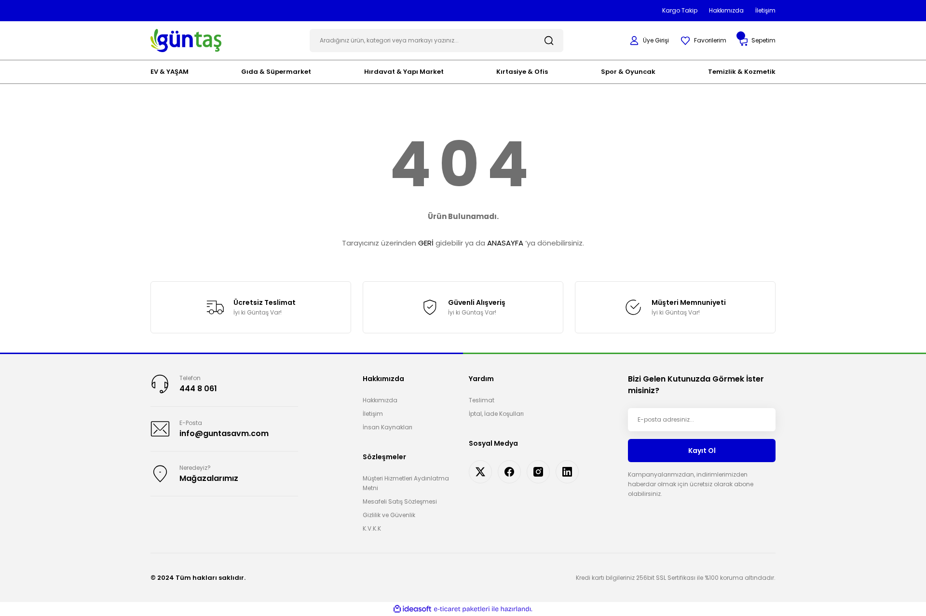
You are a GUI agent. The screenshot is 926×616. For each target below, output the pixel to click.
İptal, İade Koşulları (496, 414)
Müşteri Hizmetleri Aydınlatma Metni (406, 483)
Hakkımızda (380, 400)
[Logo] (185, 40)
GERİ (426, 243)
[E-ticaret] (462, 609)
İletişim (373, 414)
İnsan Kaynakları (387, 427)
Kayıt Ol (702, 450)
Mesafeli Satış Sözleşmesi (400, 501)
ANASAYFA (505, 243)
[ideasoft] (412, 609)
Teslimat (481, 400)
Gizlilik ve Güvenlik (389, 515)
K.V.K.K (372, 528)
